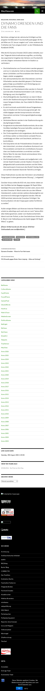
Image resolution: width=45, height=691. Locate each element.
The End (4, 641)
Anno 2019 (5, 379)
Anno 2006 (5, 429)
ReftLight (4, 324)
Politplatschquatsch (8, 618)
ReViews (4, 328)
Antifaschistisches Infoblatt (10, 555)
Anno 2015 (5, 394)
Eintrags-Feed (5, 671)
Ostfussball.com (32, 237)
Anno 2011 (5, 410)
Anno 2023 (5, 363)
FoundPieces (5, 297)
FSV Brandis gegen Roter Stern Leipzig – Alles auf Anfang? (20, 258)
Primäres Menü (42, 11)
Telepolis (4, 340)
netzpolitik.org (6, 606)
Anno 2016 (5, 390)
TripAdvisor (5, 344)
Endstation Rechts (7, 579)
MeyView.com (7, 11)
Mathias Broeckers (7, 598)
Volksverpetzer (6, 630)
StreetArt (4, 336)
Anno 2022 (5, 367)
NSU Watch (5, 610)
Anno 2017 (5, 386)
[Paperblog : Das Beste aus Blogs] (6, 537)
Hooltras (12, 19)
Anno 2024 (5, 359)
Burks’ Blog (5, 567)
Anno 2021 (5, 371)
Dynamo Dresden (8, 237)
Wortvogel (4, 633)
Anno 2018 (5, 383)
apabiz (3, 559)
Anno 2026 (5, 351)
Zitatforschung (6, 637)
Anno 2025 (5, 355)
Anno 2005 (5, 433)
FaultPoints (5, 293)
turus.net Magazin (7, 626)
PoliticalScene (6, 320)
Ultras (17, 239)
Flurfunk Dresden (7, 591)
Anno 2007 (5, 425)
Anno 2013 (5, 402)
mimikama (4, 602)
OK (19, 688)
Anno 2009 (5, 418)
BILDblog (4, 563)
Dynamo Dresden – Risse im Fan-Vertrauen (15, 250)
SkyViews (4, 332)
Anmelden (4, 667)
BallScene (4, 19)
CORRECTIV (5, 571)
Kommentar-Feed (7, 675)
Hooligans (20, 237)
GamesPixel (5, 301)
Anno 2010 (20, 19)
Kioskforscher (6, 594)
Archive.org (5, 552)
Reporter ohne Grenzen (9, 622)
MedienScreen (6, 316)
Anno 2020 (5, 375)
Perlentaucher (6, 614)
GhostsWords (5, 305)
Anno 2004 (5, 437)
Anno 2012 (5, 406)
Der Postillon (5, 575)
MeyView (4, 347)
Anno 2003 (5, 441)
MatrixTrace (5, 312)
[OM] (18, 31)
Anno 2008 (5, 422)
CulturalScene (6, 289)
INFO (26, 688)
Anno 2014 (5, 398)
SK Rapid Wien (7, 239)
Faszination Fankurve (8, 583)
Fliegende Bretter (7, 587)
